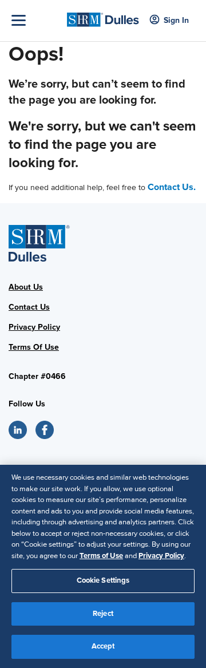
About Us (26, 287)
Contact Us (29, 307)
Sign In (176, 20)
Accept (103, 646)
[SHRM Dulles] (103, 16)
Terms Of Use (34, 347)
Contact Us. (172, 187)
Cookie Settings (103, 580)
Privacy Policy (34, 327)
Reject (103, 613)
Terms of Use (101, 555)
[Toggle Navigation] (36, 20)
